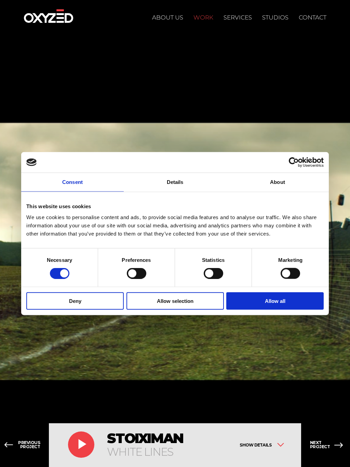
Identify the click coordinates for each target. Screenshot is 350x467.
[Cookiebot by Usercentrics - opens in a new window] (294, 162)
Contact (312, 17)
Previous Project (29, 445)
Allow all (275, 301)
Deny (75, 301)
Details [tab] (175, 182)
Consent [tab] (72, 182)
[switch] (136, 273)
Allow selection (175, 301)
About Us (167, 17)
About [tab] (277, 182)
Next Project (320, 445)
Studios (275, 17)
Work (203, 17)
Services (238, 17)
